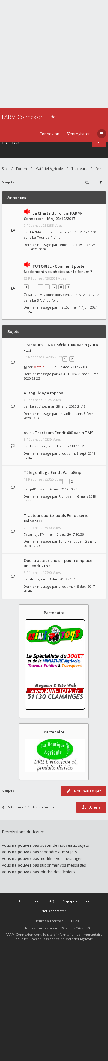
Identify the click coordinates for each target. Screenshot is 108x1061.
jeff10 (34, 489)
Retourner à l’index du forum (30, 807)
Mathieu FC (43, 367)
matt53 (64, 307)
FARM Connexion (23, 116)
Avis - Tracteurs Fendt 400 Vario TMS (59, 432)
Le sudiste (38, 406)
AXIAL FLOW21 (69, 374)
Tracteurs (79, 168)
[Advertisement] (54, 54)
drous (63, 453)
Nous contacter (54, 911)
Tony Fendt (67, 541)
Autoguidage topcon (43, 393)
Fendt (100, 168)
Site (5, 168)
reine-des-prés (70, 244)
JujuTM (39, 534)
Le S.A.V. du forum (47, 300)
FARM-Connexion (44, 232)
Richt (62, 496)
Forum (21, 168)
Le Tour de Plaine (46, 237)
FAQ (51, 901)
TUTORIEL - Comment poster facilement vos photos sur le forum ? (58, 268)
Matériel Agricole (49, 168)
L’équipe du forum (77, 901)
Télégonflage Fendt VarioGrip (52, 472)
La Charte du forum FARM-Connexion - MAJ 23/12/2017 (53, 215)
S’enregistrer (78, 133)
